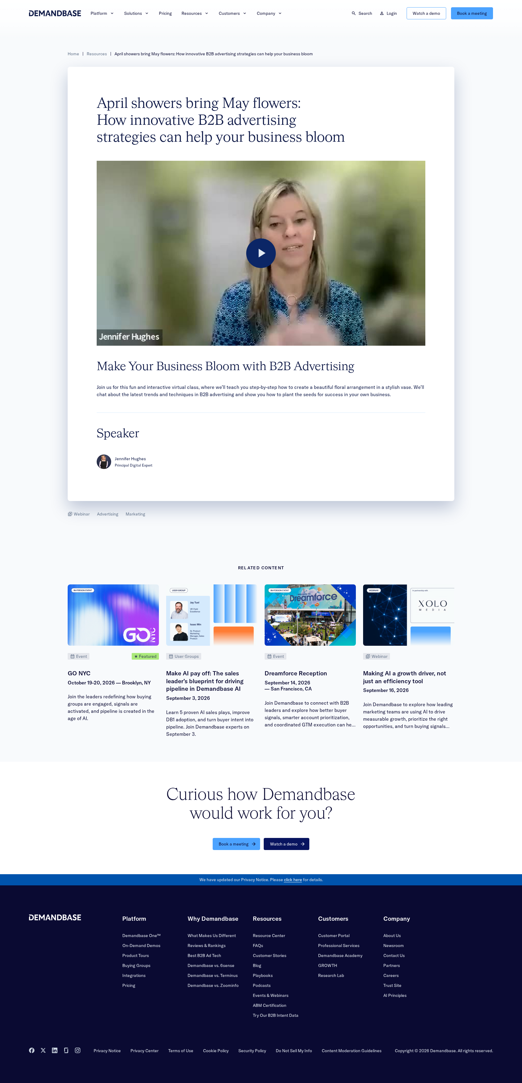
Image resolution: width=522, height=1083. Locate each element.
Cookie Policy (216, 1050)
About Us (392, 935)
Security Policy (252, 1050)
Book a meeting (472, 13)
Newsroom (393, 945)
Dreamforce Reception (296, 673)
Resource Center (269, 935)
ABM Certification (269, 1005)
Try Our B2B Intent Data (275, 1015)
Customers (229, 13)
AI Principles (395, 995)
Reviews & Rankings (207, 945)
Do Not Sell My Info (294, 1050)
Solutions (133, 13)
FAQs (258, 945)
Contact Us (394, 955)
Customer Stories (269, 955)
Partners (391, 965)
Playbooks (263, 975)
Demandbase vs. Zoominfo (213, 985)
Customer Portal (334, 935)
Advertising (107, 514)
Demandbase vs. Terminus (213, 975)
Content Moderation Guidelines (352, 1050)
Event (81, 656)
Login (392, 13)
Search (365, 13)
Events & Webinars (270, 995)
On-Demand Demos (141, 945)
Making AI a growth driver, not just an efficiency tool (404, 677)
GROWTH (327, 965)
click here (293, 879)
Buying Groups (136, 965)
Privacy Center (144, 1050)
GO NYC (79, 673)
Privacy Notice (107, 1050)
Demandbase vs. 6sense (211, 965)
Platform (99, 13)
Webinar (82, 514)
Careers (391, 975)
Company (266, 13)
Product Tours (135, 955)
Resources (192, 13)
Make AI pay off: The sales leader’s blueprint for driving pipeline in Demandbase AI (204, 680)
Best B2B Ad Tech (204, 955)
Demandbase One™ (141, 935)
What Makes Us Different (212, 935)
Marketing (135, 514)
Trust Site (392, 985)
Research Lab (331, 975)
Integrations (134, 975)
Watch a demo (426, 13)
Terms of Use (180, 1050)
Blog (257, 965)
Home (73, 54)
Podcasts (262, 985)
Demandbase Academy (340, 955)
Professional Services (338, 945)
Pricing (165, 13)
